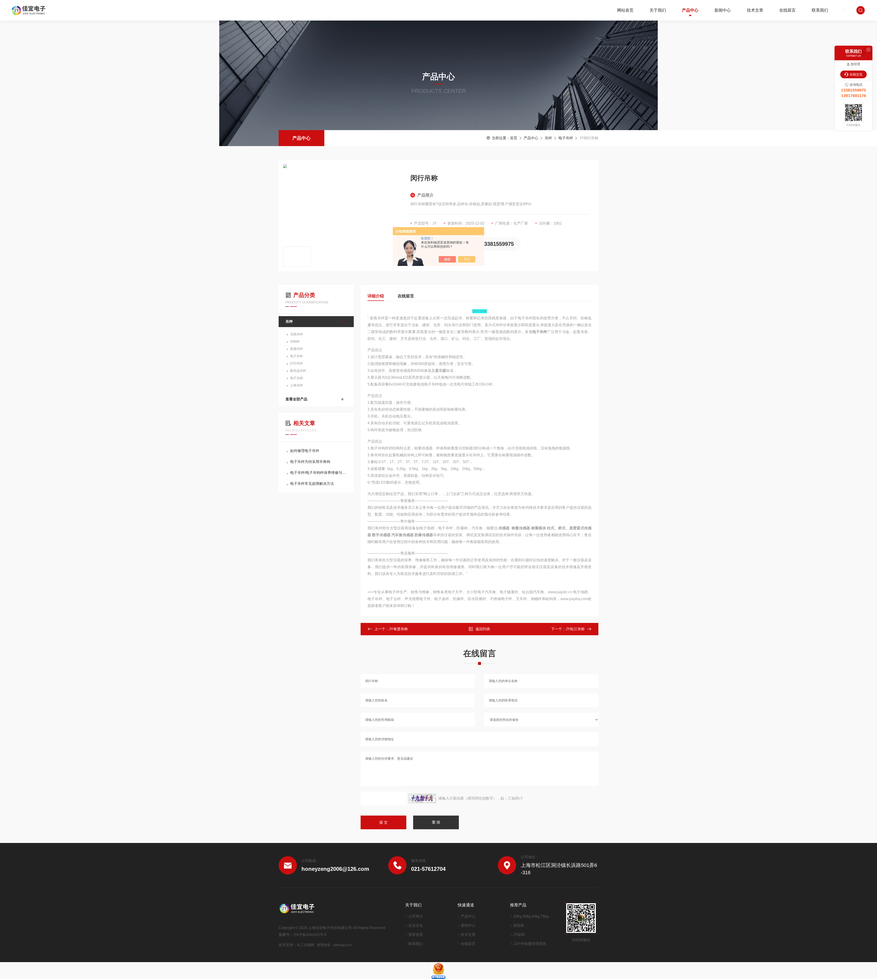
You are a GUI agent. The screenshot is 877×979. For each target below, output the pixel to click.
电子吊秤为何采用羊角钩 (310, 462)
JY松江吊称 (575, 629)
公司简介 (415, 916)
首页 (513, 138)
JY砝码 (519, 935)
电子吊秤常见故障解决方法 (312, 484)
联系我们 (820, 10)
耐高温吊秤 (298, 371)
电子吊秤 (565, 138)
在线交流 (856, 74)
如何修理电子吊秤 (304, 451)
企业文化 (415, 925)
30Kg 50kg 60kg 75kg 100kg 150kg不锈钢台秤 (533, 916)
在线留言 (787, 10)
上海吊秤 (296, 385)
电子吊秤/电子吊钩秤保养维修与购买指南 (318, 473)
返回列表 (482, 629)
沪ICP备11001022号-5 (309, 935)
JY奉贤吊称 (398, 629)
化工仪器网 (305, 945)
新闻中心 (722, 10)
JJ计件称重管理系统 (529, 944)
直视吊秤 (296, 349)
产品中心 (690, 10)
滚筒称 (518, 925)
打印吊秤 (296, 363)
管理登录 (323, 945)
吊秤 (548, 138)
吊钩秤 (295, 341)
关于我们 (658, 10)
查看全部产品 (296, 399)
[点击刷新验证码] (422, 798)
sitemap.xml (342, 945)
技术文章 (755, 10)
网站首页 (625, 10)
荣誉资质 (415, 935)
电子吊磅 (296, 378)
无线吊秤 (296, 334)
